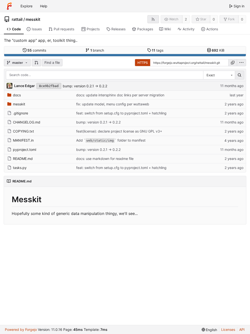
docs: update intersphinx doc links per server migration (120, 95)
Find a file (52, 62)
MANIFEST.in (23, 140)
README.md (23, 158)
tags (157, 50)
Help (43, 6)
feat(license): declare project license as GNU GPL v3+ (119, 131)
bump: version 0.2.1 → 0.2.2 (85, 86)
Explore (26, 6)
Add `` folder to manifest (111, 140)
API (242, 329)
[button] (36, 62)
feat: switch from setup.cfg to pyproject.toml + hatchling (121, 113)
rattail (17, 19)
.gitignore (20, 113)
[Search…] (239, 75)
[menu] (241, 62)
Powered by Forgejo (21, 329)
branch (97, 50)
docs (17, 95)
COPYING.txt (23, 131)
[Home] (9, 6)
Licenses (228, 329)
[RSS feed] (153, 19)
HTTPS (142, 63)
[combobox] (219, 75)
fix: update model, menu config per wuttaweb (112, 104)
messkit (33, 19)
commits (36, 50)
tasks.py (20, 168)
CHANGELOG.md (26, 122)
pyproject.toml (24, 149)
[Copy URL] (232, 62)
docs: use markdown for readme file (105, 158)
